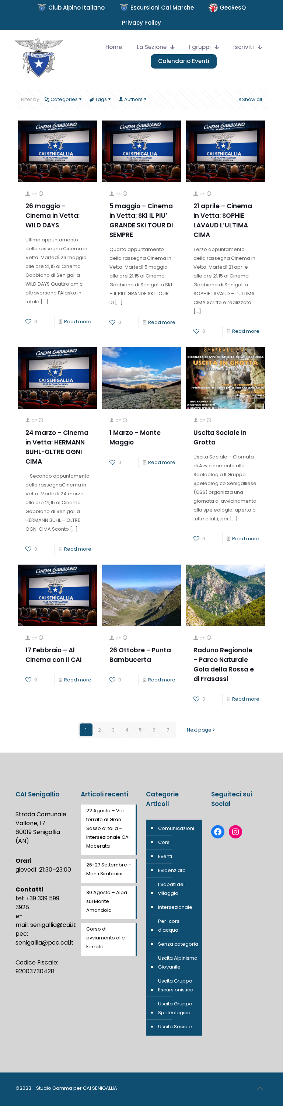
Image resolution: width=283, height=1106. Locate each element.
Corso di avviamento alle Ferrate (105, 937)
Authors (133, 99)
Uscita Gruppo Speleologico (175, 1008)
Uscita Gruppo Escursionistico (175, 985)
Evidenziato (172, 870)
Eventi (165, 856)
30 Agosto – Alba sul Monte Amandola (106, 901)
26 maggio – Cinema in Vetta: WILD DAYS (52, 216)
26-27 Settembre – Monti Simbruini (109, 869)
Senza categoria (178, 944)
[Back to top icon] (260, 1088)
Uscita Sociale (175, 1026)
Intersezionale (175, 907)
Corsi (164, 842)
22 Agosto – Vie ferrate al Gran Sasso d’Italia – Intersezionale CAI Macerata (108, 828)
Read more (77, 321)
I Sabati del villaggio (171, 889)
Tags (101, 99)
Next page (199, 729)
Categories (64, 99)
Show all (252, 99)
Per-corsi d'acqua (169, 926)
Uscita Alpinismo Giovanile (178, 962)
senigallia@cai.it (53, 925)
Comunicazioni (176, 828)
